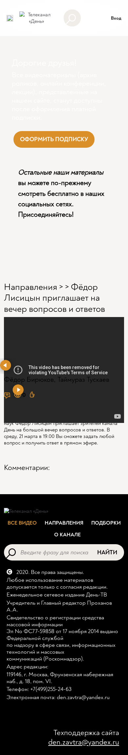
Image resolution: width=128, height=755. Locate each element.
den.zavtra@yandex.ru (83, 742)
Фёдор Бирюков (29, 379)
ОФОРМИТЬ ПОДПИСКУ (54, 139)
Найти (107, 552)
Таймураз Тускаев (83, 379)
